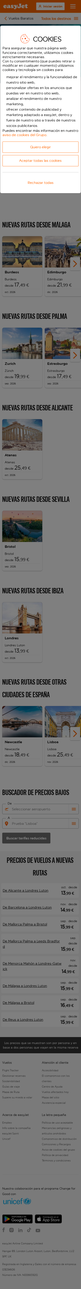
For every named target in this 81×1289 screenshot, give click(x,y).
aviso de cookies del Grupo (24, 135)
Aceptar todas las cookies (40, 160)
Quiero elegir (40, 147)
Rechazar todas (41, 183)
